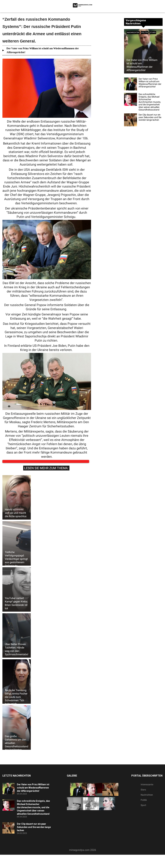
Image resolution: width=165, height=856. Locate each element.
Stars (153, 32)
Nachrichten (133, 32)
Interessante (147, 787)
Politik (144, 32)
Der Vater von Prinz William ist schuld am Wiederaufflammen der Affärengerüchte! (42, 50)
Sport (143, 808)
